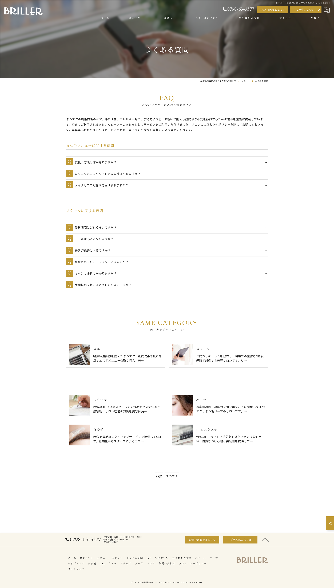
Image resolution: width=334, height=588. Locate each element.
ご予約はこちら (304, 9)
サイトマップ (76, 569)
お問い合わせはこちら (272, 9)
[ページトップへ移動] (265, 539)
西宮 (159, 476)
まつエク (172, 476)
